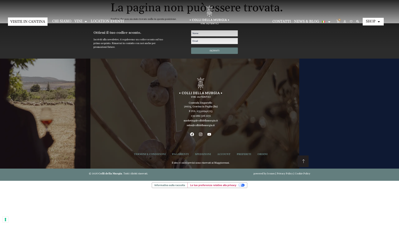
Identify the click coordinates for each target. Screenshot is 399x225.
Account (224, 154)
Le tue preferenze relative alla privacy (213, 185)
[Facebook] (192, 134)
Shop (370, 21)
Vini (78, 21)
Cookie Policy (302, 173)
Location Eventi (107, 21)
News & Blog (306, 21)
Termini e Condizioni (150, 154)
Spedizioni (203, 154)
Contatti (281, 21)
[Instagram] (201, 134)
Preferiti (244, 154)
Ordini (262, 154)
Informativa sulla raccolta (169, 185)
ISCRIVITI (214, 50)
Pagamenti (180, 154)
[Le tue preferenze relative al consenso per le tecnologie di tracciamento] (5, 219)
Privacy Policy (285, 173)
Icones (271, 173)
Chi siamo (61, 21)
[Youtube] (209, 134)
